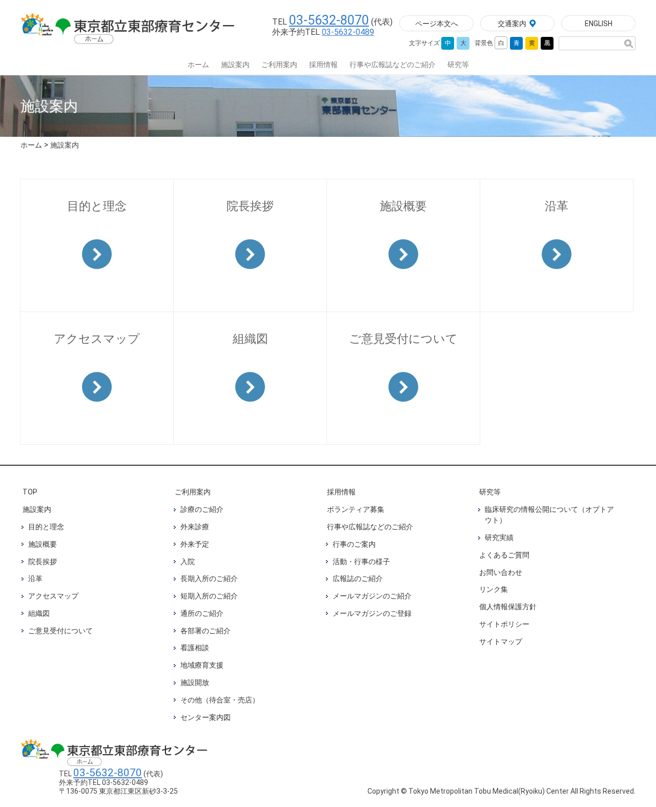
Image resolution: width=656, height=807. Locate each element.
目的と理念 (46, 527)
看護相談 (194, 648)
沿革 (35, 578)
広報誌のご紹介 (358, 578)
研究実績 (499, 537)
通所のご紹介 (201, 613)
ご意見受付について (60, 631)
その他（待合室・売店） (219, 700)
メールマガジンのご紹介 (372, 596)
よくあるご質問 (504, 555)
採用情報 (323, 64)
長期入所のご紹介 (209, 578)
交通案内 (512, 23)
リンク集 (493, 589)
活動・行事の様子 (361, 561)
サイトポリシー (504, 624)
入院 (187, 561)
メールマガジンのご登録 (372, 613)
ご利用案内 (279, 64)
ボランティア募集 (355, 509)
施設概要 (42, 544)
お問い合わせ (500, 572)
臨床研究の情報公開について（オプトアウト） (549, 514)
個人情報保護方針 (508, 607)
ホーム (198, 64)
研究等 (458, 64)
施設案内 (235, 64)
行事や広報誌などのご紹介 (393, 64)
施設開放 (194, 682)
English (598, 23)
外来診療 (194, 527)
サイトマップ (500, 641)
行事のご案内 (354, 544)
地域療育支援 (201, 665)
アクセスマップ (53, 596)
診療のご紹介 (201, 509)
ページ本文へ (436, 23)
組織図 (39, 613)
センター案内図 (205, 717)
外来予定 (194, 544)
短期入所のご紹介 (209, 596)
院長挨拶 (42, 561)
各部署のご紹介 (205, 631)
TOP (30, 492)
